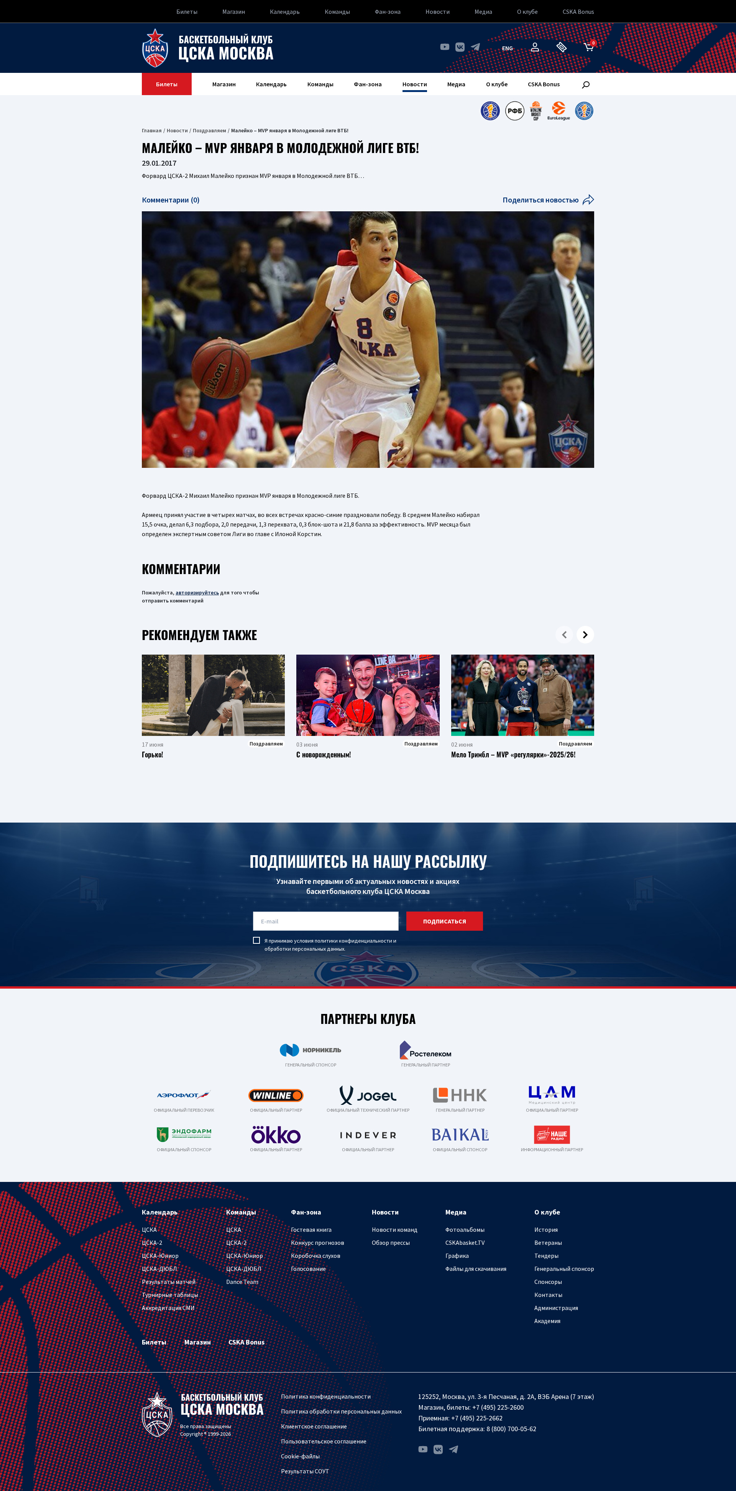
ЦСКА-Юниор (160, 1255)
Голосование (308, 1268)
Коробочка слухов (315, 1255)
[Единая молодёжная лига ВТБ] (584, 111)
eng (507, 48)
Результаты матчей (169, 1281)
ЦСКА (149, 1229)
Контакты (548, 1294)
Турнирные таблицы (170, 1294)
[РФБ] (515, 111)
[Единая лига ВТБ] (490, 111)
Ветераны (548, 1242)
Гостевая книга (311, 1229)
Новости (438, 11)
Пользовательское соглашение (323, 1441)
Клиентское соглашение (314, 1426)
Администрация (556, 1308)
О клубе (527, 11)
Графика (457, 1255)
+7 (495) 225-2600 (498, 1407)
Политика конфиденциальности (326, 1396)
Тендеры (546, 1255)
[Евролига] (558, 111)
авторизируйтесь (197, 592)
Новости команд (394, 1229)
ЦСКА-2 (152, 1242)
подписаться (444, 921)
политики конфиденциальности (353, 940)
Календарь (285, 11)
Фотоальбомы (465, 1229)
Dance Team (242, 1281)
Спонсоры (548, 1281)
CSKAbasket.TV (465, 1242)
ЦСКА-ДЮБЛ (159, 1268)
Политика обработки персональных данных (341, 1411)
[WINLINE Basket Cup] (536, 111)
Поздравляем (209, 130)
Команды (337, 11)
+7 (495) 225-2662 (477, 1418)
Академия (547, 1321)
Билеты (186, 11)
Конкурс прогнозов (317, 1242)
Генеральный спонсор (564, 1268)
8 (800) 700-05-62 (511, 1428)
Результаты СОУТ (305, 1471)
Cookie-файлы (300, 1456)
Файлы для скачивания (475, 1268)
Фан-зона (388, 11)
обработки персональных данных (304, 948)
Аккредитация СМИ (168, 1308)
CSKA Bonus (578, 11)
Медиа (483, 11)
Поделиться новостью (541, 199)
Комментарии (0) (171, 199)
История (546, 1229)
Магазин (233, 11)
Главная (152, 130)
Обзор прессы (391, 1242)
